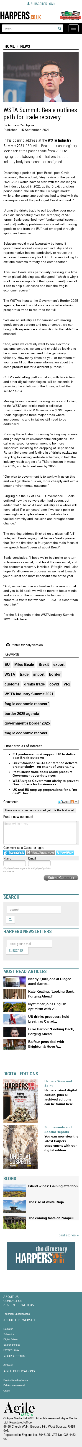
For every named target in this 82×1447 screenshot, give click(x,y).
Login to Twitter (65, 852)
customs (12, 684)
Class (6, 1390)
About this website (19, 1320)
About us (11, 1297)
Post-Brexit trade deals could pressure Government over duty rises (42, 773)
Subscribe (16, 950)
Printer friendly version (26, 645)
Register (8, 1329)
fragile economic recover (26, 733)
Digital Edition (10, 1339)
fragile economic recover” (27, 704)
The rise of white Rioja (46, 1202)
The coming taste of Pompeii (51, 1218)
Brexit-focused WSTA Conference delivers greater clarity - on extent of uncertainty (45, 764)
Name (7, 858)
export (58, 665)
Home (10, 46)
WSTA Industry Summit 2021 (29, 694)
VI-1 (67, 684)
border (55, 674)
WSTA (10, 674)
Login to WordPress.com (40, 852)
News (25, 46)
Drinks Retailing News (15, 1380)
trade (24, 674)
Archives (8, 1365)
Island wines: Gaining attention (53, 1186)
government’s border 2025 (27, 723)
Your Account (15, 1356)
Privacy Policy (11, 1350)
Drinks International (14, 1385)
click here (19, 619)
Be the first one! (63, 810)
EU (7, 665)
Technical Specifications (16, 1313)
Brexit (43, 665)
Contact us (12, 1301)
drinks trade (34, 684)
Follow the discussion (74, 802)
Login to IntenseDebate (14, 852)
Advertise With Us (18, 1305)
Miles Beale (24, 665)
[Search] (59, 28)
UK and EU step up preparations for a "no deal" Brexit (45, 791)
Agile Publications (19, 1371)
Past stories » (69, 1235)
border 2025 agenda (22, 714)
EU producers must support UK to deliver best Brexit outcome (45, 755)
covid (54, 684)
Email (32, 858)
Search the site (11, 1344)
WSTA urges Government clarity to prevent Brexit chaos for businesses (46, 782)
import (38, 674)
